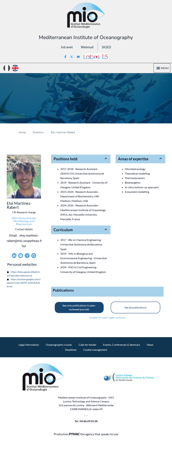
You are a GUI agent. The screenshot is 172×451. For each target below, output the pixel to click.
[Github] (33, 255)
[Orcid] (20, 255)
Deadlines (71, 349)
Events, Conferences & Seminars (121, 344)
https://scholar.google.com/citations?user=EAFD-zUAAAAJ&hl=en (24, 283)
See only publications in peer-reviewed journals (79, 307)
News (150, 344)
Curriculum (63, 230)
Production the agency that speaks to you (86, 434)
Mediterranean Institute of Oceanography (86, 37)
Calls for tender (87, 344)
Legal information (29, 344)
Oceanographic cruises (59, 344)
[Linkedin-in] (14, 255)
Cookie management (95, 349)
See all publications (135, 307)
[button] (158, 68)
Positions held (65, 159)
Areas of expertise (133, 159)
